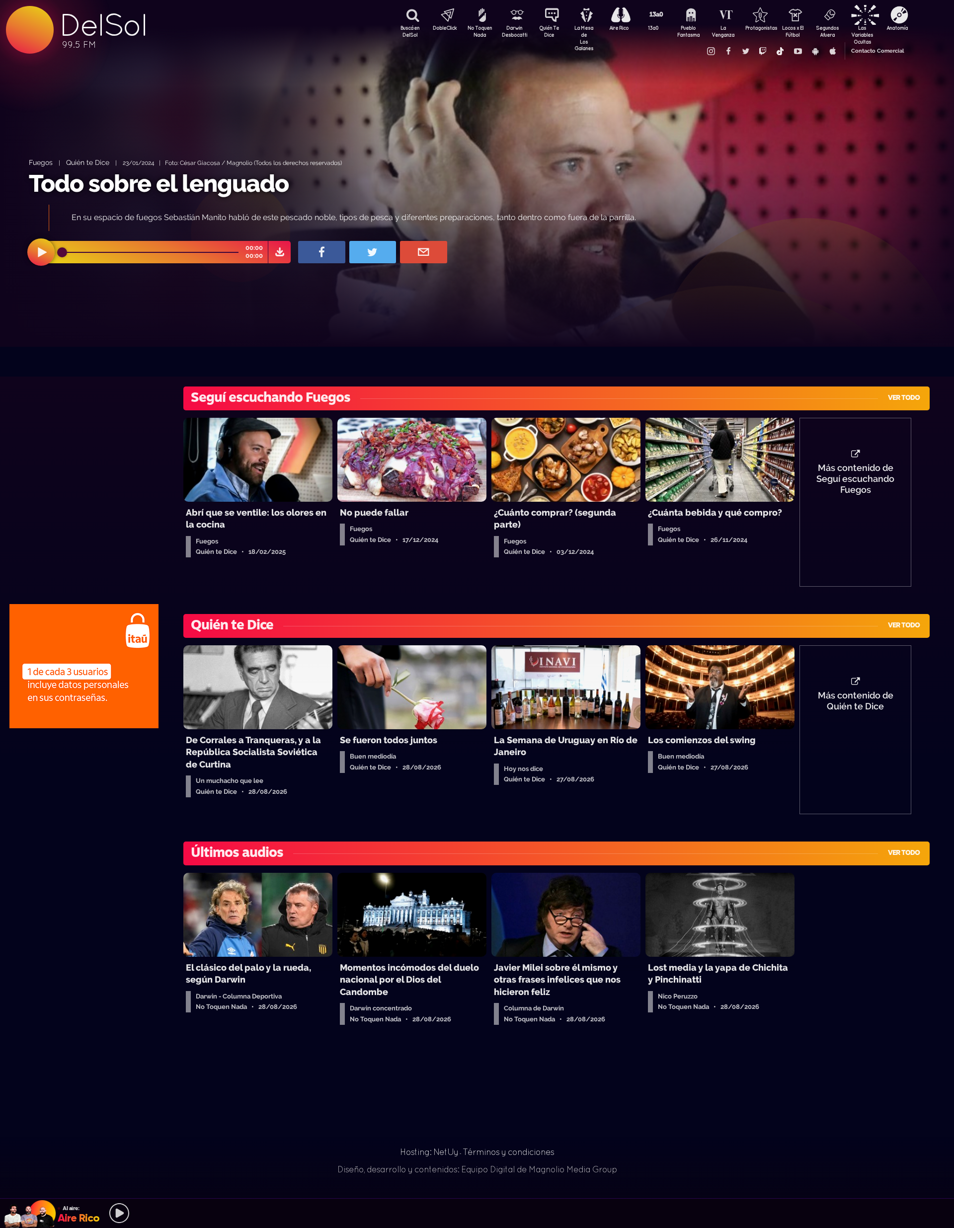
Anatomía (897, 28)
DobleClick (445, 28)
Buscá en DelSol (409, 31)
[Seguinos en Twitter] (745, 51)
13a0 (653, 28)
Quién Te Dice (549, 31)
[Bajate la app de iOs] (832, 51)
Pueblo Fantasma (688, 31)
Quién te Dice (87, 162)
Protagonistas (757, 28)
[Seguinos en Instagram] (710, 51)
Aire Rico (619, 28)
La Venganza (723, 31)
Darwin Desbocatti (514, 31)
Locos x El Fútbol (792, 31)
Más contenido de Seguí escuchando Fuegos (855, 479)
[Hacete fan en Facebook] (727, 51)
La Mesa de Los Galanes (583, 32)
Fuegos (41, 162)
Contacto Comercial (877, 51)
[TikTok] (780, 51)
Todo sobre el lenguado (159, 183)
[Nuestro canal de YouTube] (797, 51)
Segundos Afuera (827, 31)
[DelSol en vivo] (477, 1213)
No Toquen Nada (480, 31)
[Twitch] (762, 51)
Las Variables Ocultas (862, 32)
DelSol (103, 25)
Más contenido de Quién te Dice (855, 701)
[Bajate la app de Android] (814, 51)
